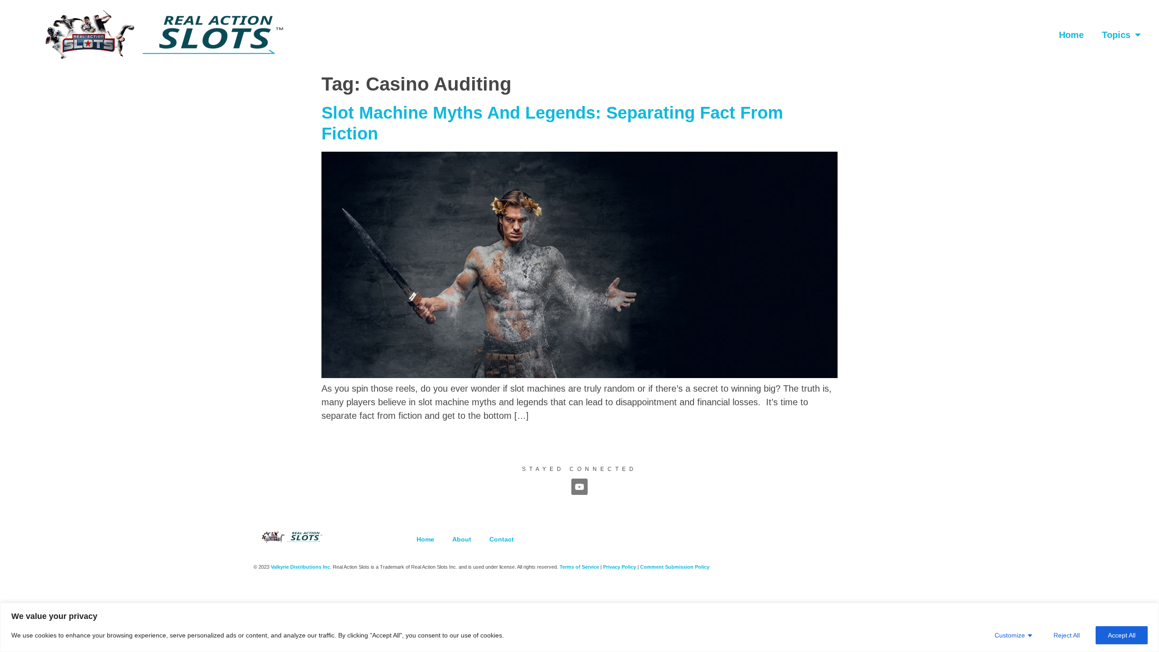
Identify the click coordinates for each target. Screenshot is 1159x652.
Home (1071, 35)
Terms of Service (579, 567)
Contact (501, 539)
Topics (1116, 35)
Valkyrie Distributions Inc (300, 567)
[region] (579, 627)
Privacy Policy (619, 567)
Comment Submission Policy (674, 567)
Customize (1010, 635)
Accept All (1121, 635)
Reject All (1067, 635)
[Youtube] (579, 487)
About (461, 539)
